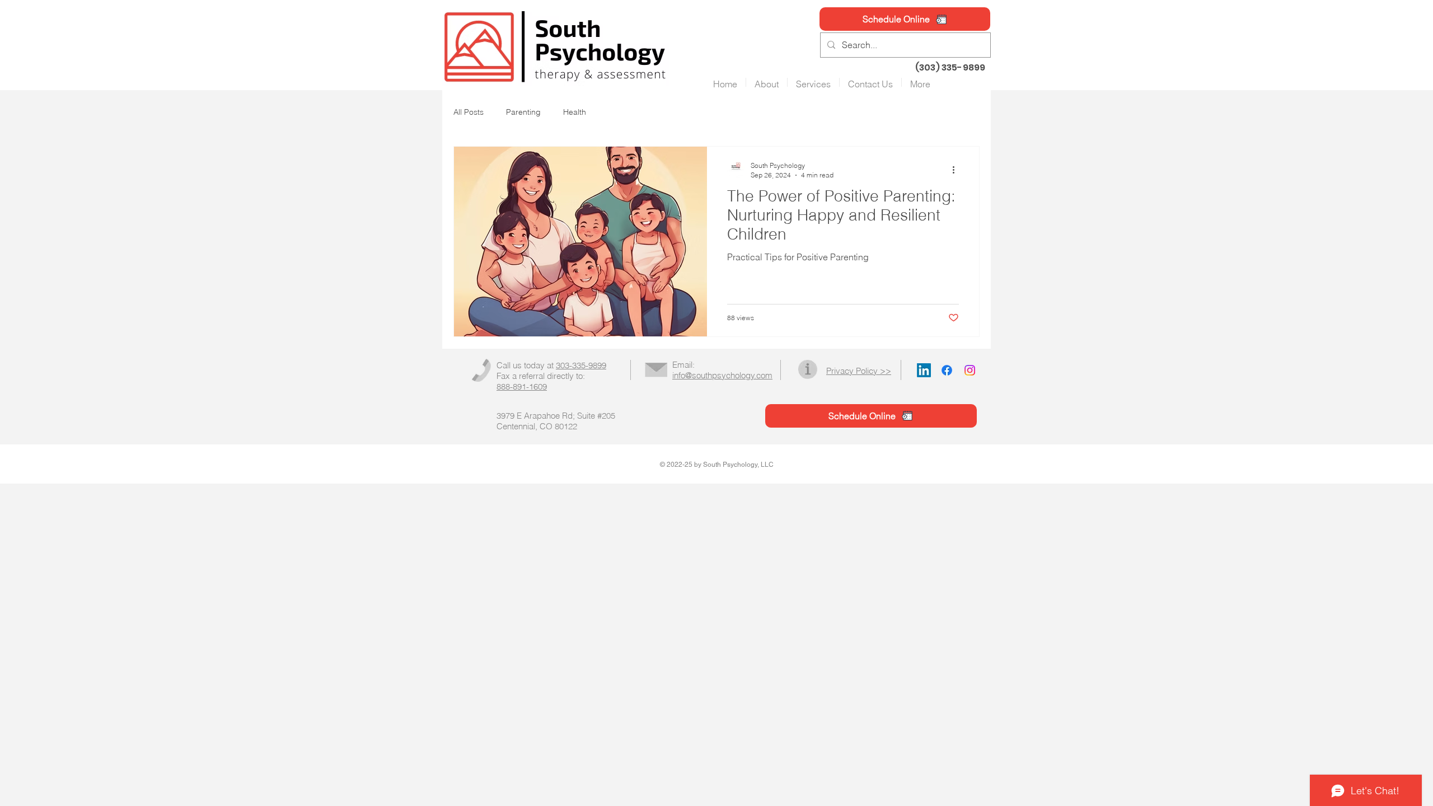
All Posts (468, 112)
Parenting (523, 112)
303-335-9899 (581, 365)
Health (574, 112)
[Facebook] (947, 370)
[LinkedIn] (924, 370)
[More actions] (957, 169)
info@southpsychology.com (722, 375)
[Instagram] (970, 370)
